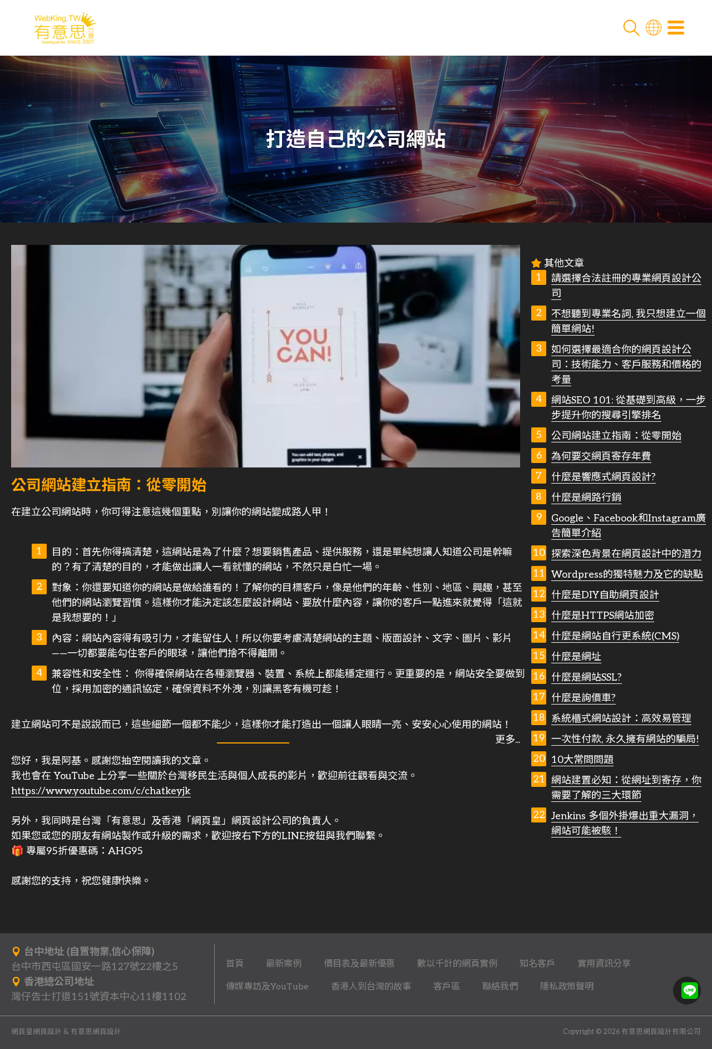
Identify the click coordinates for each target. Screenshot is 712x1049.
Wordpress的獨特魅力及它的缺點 (627, 574)
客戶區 (446, 986)
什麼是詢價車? (583, 698)
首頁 (235, 963)
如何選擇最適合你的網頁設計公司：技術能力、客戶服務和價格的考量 (626, 365)
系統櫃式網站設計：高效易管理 (621, 719)
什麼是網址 (576, 657)
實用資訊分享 (604, 963)
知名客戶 (537, 963)
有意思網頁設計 (96, 1032)
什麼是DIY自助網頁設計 (605, 595)
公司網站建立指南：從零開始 (616, 436)
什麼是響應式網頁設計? (603, 477)
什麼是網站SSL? (586, 677)
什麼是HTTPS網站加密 (602, 616)
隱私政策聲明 (567, 986)
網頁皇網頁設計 (36, 1032)
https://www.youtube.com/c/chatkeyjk (101, 791)
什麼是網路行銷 (586, 498)
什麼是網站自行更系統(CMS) (615, 636)
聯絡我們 (500, 986)
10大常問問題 (582, 760)
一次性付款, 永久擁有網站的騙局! (625, 739)
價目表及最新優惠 (359, 963)
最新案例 (283, 963)
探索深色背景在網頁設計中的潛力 (626, 554)
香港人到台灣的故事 (371, 986)
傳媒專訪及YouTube (267, 986)
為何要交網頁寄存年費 (601, 456)
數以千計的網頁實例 (457, 963)
